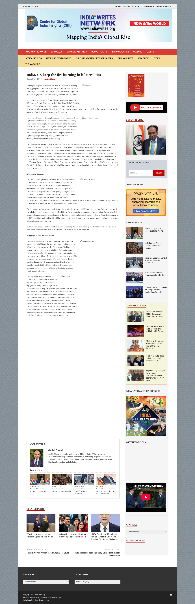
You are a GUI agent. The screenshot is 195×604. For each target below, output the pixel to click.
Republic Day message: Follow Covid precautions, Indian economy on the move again (155, 375)
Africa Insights (33, 58)
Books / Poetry (99, 52)
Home (118, 6)
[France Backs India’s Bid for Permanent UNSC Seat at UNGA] (135, 312)
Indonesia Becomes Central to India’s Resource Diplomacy (83, 491)
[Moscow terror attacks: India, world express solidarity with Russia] (135, 327)
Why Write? (144, 58)
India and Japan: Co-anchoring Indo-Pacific (38, 490)
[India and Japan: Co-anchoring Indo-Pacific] (134, 229)
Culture (137, 52)
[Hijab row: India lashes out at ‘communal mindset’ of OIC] (135, 356)
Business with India (77, 52)
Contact (136, 6)
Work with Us (163, 6)
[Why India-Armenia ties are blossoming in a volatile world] (41, 523)
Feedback (149, 6)
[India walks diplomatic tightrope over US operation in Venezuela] (73, 523)
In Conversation (120, 52)
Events (150, 52)
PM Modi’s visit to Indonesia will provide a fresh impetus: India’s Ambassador (106, 491)
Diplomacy (56, 52)
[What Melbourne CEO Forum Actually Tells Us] (134, 273)
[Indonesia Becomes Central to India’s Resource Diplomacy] (134, 258)
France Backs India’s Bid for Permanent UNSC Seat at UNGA (154, 314)
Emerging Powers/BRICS (58, 58)
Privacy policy (44, 600)
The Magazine (32, 64)
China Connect (125, 58)
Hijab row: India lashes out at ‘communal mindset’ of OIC (155, 358)
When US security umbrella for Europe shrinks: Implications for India (156, 290)
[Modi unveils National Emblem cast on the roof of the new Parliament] (135, 341)
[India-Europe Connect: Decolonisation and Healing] (134, 243)
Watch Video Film (136, 442)
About (126, 6)
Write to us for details (30, 600)
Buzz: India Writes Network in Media (94, 58)
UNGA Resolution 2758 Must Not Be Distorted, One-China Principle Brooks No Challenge (104, 537)
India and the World (36, 52)
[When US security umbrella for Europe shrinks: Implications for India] (134, 288)
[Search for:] (146, 173)
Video (157, 58)
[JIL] (171, 595)
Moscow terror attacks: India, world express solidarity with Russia (155, 329)
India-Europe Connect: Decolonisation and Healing (62, 490)
